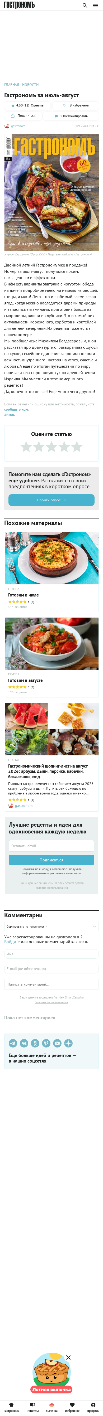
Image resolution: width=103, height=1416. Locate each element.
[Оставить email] (51, 846)
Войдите (12, 941)
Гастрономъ (11, 1410)
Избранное (72, 1410)
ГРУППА (13, 589)
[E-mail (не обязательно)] (51, 968)
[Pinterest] (46, 1043)
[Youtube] (57, 1043)
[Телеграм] (13, 1043)
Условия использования (51, 888)
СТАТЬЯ (13, 760)
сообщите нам (16, 409)
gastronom (18, 126)
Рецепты (33, 1410)
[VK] (24, 1043)
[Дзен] (68, 1043)
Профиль (93, 1410)
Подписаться (51, 859)
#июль (9, 414)
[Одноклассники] (35, 1043)
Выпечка (52, 1410)
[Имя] (51, 954)
